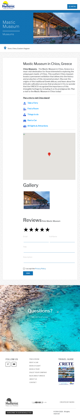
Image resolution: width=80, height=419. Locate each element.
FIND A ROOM (34, 359)
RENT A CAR (33, 362)
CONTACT (32, 382)
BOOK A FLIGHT (35, 366)
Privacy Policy (40, 269)
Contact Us (40, 324)
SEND (28, 273)
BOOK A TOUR (34, 369)
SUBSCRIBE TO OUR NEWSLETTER (19, 413)
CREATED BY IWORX (67, 402)
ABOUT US (33, 379)
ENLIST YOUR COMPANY (38, 372)
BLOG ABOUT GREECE (37, 376)
